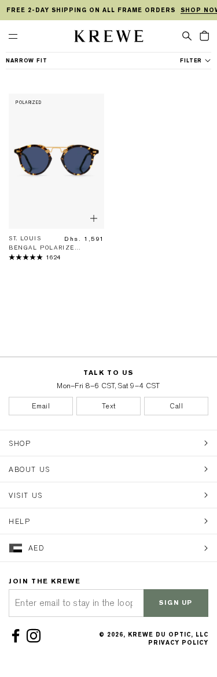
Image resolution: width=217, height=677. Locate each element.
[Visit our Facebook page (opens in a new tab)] (18, 636)
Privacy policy (178, 642)
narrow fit (26, 61)
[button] (187, 35)
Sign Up (176, 603)
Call (176, 406)
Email (41, 406)
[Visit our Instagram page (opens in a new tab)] (36, 636)
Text (109, 406)
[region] (108, 10)
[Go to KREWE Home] (109, 38)
